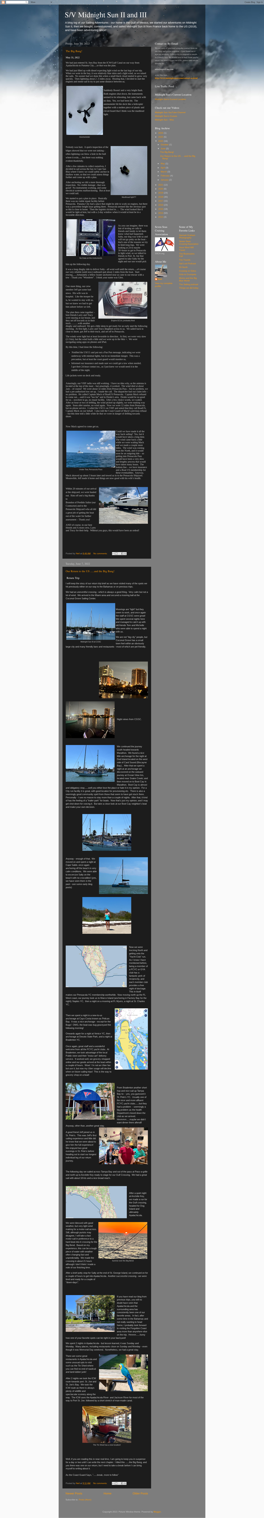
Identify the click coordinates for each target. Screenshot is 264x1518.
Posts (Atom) (85, 1500)
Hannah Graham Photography (187, 236)
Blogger (157, 1512)
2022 (161, 141)
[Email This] (113, 553)
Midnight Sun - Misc (164, 120)
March (164, 172)
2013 (161, 217)
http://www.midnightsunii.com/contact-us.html (176, 78)
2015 (161, 209)
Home (108, 1493)
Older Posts (140, 1493)
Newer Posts (74, 1493)
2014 (161, 213)
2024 (161, 133)
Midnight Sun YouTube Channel (170, 112)
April (163, 168)
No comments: (100, 553)
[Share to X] (119, 553)
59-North (183, 267)
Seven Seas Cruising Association (188, 242)
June (163, 148)
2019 (161, 193)
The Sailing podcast (188, 284)
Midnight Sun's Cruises (166, 116)
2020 (161, 189)
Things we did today (188, 288)
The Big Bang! (74, 51)
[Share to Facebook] (122, 553)
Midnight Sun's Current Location (170, 99)
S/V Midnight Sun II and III (106, 14)
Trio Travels (184, 260)
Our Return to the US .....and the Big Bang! (90, 571)
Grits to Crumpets (187, 274)
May (163, 163)
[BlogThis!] (116, 553)
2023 (161, 137)
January (165, 180)
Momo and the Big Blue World (188, 279)
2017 (161, 201)
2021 (161, 185)
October (165, 144)
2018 (161, 197)
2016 (161, 205)
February (165, 176)
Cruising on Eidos (187, 271)
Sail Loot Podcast (187, 263)
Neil (160, 279)
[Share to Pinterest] (125, 553)
